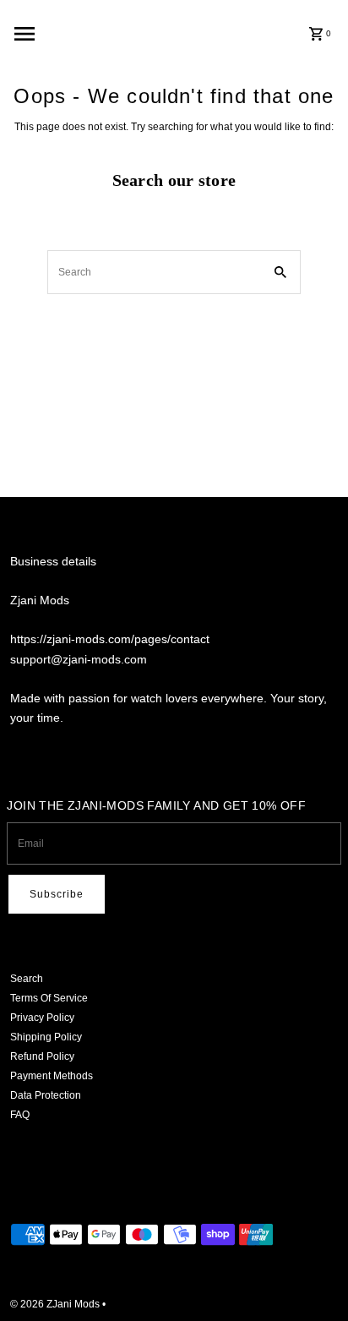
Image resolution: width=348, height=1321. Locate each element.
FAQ (20, 1115)
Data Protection (45, 1095)
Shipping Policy (46, 1037)
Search (26, 979)
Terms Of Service (49, 998)
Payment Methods (51, 1076)
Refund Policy (42, 1056)
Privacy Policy (42, 1018)
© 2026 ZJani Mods (56, 1304)
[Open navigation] (73, 34)
